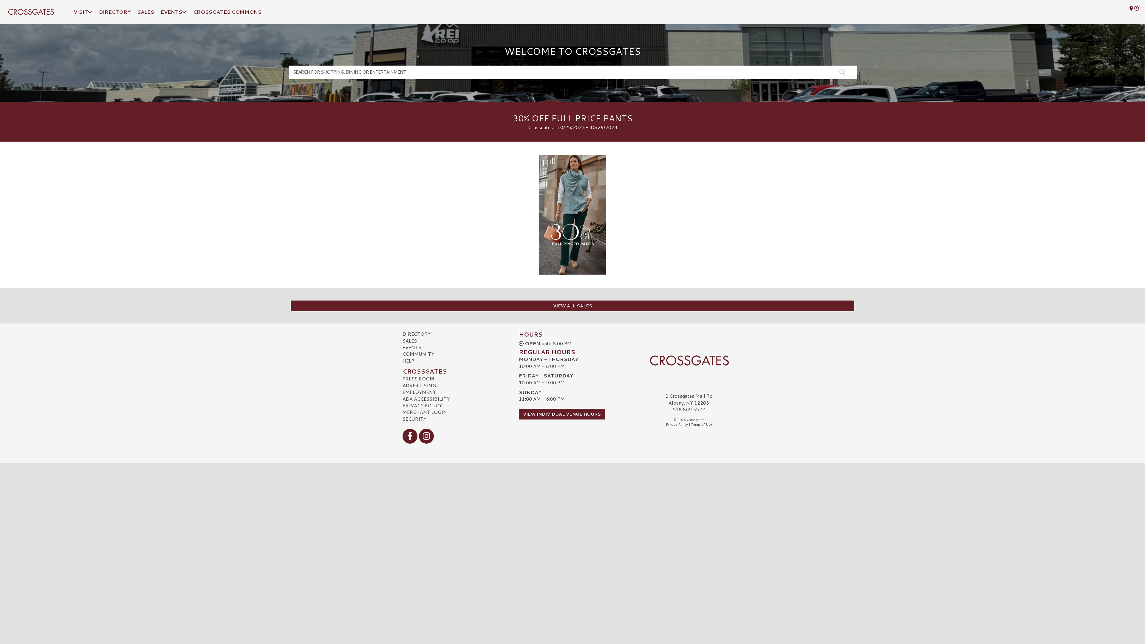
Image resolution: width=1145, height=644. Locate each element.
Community (418, 353)
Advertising (419, 385)
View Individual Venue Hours (562, 414)
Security (414, 418)
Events (412, 347)
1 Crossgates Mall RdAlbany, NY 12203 (689, 399)
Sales (410, 340)
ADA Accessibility (426, 398)
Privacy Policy (422, 405)
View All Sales (572, 306)
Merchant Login (425, 411)
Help (408, 360)
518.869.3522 (689, 409)
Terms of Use (701, 424)
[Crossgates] (688, 360)
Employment (419, 391)
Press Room (418, 378)
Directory (417, 333)
